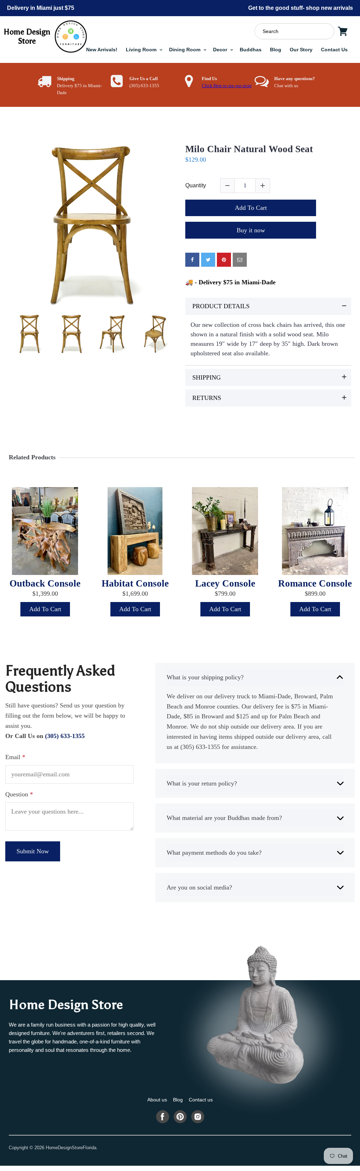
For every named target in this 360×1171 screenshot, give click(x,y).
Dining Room (185, 49)
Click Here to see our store (227, 85)
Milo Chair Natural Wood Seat (249, 149)
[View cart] (342, 31)
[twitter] (208, 260)
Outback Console (45, 583)
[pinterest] (224, 260)
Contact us (201, 1099)
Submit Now (33, 851)
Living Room (142, 49)
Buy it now (251, 230)
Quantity (195, 185)
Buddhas (251, 49)
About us (157, 1099)
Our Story (301, 49)
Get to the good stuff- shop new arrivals (300, 8)
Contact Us (334, 49)
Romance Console (315, 583)
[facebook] (192, 260)
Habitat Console (135, 583)
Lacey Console (225, 583)
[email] (240, 260)
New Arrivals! (101, 49)
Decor (221, 49)
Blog (275, 49)
